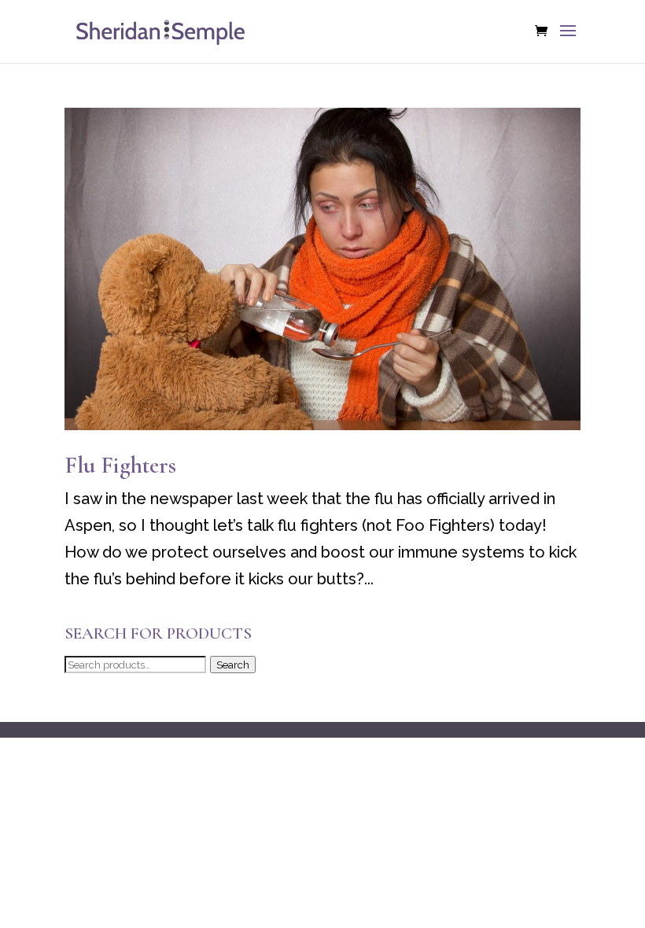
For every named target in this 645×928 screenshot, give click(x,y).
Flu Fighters (120, 465)
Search (232, 664)
